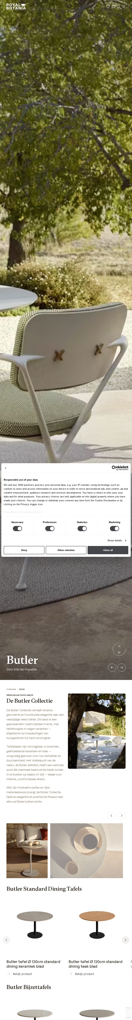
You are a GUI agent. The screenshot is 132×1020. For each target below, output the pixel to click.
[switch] (49, 528)
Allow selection (66, 550)
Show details (114, 540)
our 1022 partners (23, 484)
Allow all (108, 550)
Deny (24, 550)
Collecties (11, 689)
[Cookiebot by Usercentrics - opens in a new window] (114, 468)
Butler (22, 689)
